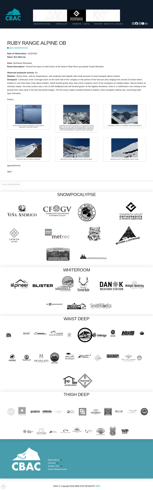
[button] (146, 23)
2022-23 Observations (11, 184)
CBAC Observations (18, 48)
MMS (98, 486)
